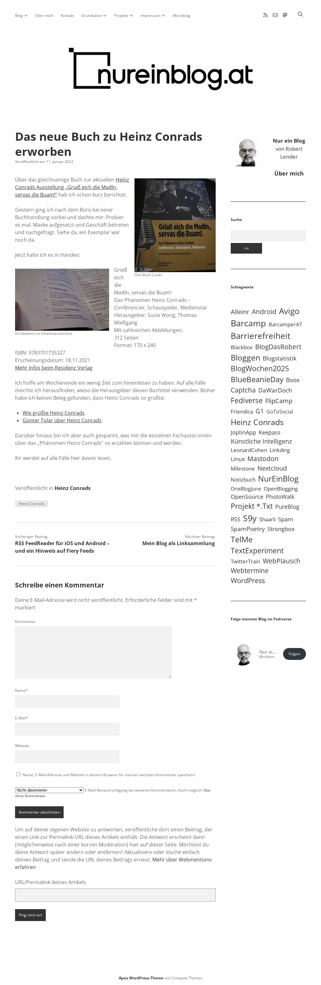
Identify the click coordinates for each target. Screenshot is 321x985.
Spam (285, 519)
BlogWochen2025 (260, 368)
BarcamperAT (285, 324)
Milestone (243, 468)
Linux (238, 459)
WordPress (248, 580)
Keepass (270, 432)
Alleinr (240, 312)
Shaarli (267, 519)
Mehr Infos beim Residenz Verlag (53, 367)
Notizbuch (243, 479)
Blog (19, 15)
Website (22, 745)
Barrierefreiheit (260, 335)
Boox (293, 380)
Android (264, 311)
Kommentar (25, 621)
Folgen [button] (294, 653)
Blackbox (242, 347)
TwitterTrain (245, 561)
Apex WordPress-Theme (141, 978)
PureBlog (287, 506)
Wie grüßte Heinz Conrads (54, 412)
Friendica (242, 411)
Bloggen (245, 357)
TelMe (242, 539)
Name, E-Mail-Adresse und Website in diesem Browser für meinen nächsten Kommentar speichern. (109, 774)
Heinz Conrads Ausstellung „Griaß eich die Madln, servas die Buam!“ (72, 187)
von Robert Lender (289, 148)
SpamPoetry (248, 528)
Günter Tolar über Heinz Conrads (62, 420)
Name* (21, 690)
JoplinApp (243, 432)
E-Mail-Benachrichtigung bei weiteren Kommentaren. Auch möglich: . (112, 792)
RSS (235, 519)
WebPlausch (281, 560)
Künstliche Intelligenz (261, 441)
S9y (250, 518)
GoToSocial (279, 411)
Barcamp (248, 323)
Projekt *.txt (252, 506)
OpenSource (247, 496)
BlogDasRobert (278, 346)
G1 (259, 410)
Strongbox (280, 529)
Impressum (150, 15)
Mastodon (263, 458)
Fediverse (247, 400)
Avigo (289, 311)
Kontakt (67, 15)
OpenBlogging (281, 488)
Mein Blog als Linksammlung (178, 543)
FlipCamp (278, 400)
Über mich (44, 15)
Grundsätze (92, 15)
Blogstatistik (280, 358)
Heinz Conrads (73, 488)
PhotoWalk (280, 496)
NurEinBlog (278, 478)
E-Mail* (21, 718)
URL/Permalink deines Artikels (50, 882)
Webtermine (250, 570)
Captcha (243, 390)
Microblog (181, 15)
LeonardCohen (249, 450)
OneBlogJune (246, 488)
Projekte (121, 15)
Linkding (280, 450)
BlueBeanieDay (257, 379)
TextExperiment (257, 550)
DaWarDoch (275, 390)
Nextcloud (272, 468)
